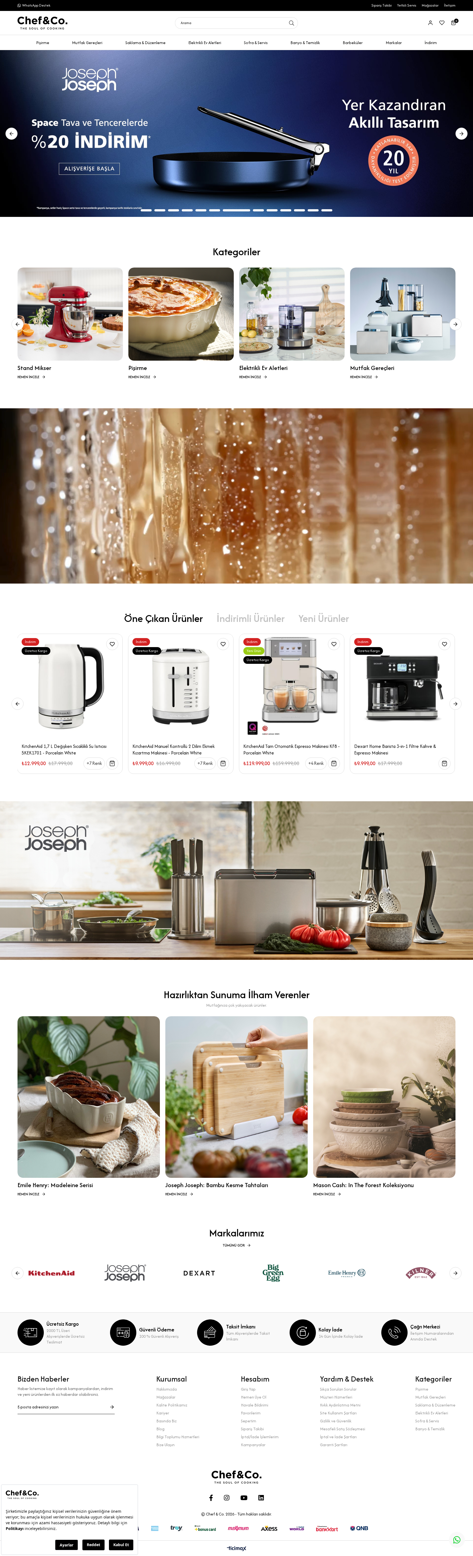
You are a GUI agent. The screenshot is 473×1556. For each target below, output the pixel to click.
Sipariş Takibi (381, 5)
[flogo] (236, 1477)
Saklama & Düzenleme (435, 1405)
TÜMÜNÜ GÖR (234, 1245)
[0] (453, 23)
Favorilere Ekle (112, 644)
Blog (160, 1429)
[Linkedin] (261, 1498)
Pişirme (421, 1389)
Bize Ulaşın (165, 1445)
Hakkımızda (166, 1389)
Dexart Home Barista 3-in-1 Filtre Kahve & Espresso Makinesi (173, 749)
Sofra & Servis (427, 1421)
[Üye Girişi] (430, 23)
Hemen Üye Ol (253, 1397)
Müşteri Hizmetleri (336, 1397)
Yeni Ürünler (323, 618)
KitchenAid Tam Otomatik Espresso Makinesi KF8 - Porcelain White (70, 749)
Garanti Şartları (333, 1445)
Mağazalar (430, 5)
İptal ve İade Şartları (338, 1437)
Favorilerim (251, 1413)
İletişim (449, 5)
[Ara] (291, 23)
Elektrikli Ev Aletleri (431, 1413)
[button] (146, 210)
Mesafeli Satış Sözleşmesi (342, 1429)
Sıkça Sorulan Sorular (338, 1389)
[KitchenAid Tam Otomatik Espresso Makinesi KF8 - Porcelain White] (70, 686)
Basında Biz (166, 1421)
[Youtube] (243, 1498)
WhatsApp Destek (36, 5)
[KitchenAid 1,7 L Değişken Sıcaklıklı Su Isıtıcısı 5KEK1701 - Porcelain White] (402, 686)
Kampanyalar (253, 1445)
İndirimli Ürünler (251, 618)
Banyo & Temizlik (430, 1429)
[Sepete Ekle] (112, 763)
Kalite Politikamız (171, 1405)
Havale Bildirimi (254, 1405)
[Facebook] (211, 1498)
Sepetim (248, 1421)
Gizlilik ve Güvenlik (335, 1421)
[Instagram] (226, 1498)
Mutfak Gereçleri (430, 1397)
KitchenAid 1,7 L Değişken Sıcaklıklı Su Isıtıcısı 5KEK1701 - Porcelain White (396, 749)
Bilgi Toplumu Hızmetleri (177, 1437)
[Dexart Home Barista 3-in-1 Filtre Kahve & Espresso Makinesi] (180, 686)
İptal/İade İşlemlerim (260, 1437)
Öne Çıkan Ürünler (163, 618)
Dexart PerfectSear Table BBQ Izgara (280, 746)
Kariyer (162, 1413)
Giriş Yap (248, 1389)
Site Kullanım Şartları (338, 1413)
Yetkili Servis (406, 5)
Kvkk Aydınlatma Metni (340, 1405)
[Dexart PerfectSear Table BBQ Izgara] (291, 686)
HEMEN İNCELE (28, 377)
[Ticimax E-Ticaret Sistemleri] (236, 1549)
